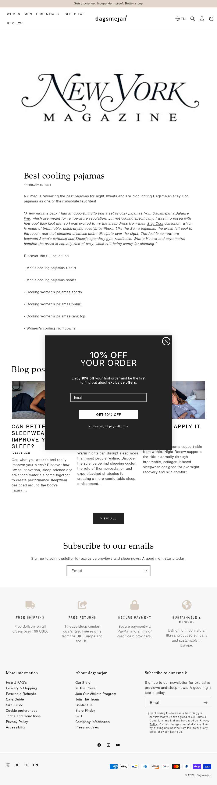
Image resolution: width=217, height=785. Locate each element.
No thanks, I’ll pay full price (108, 426)
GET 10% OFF (108, 415)
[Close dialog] (166, 341)
